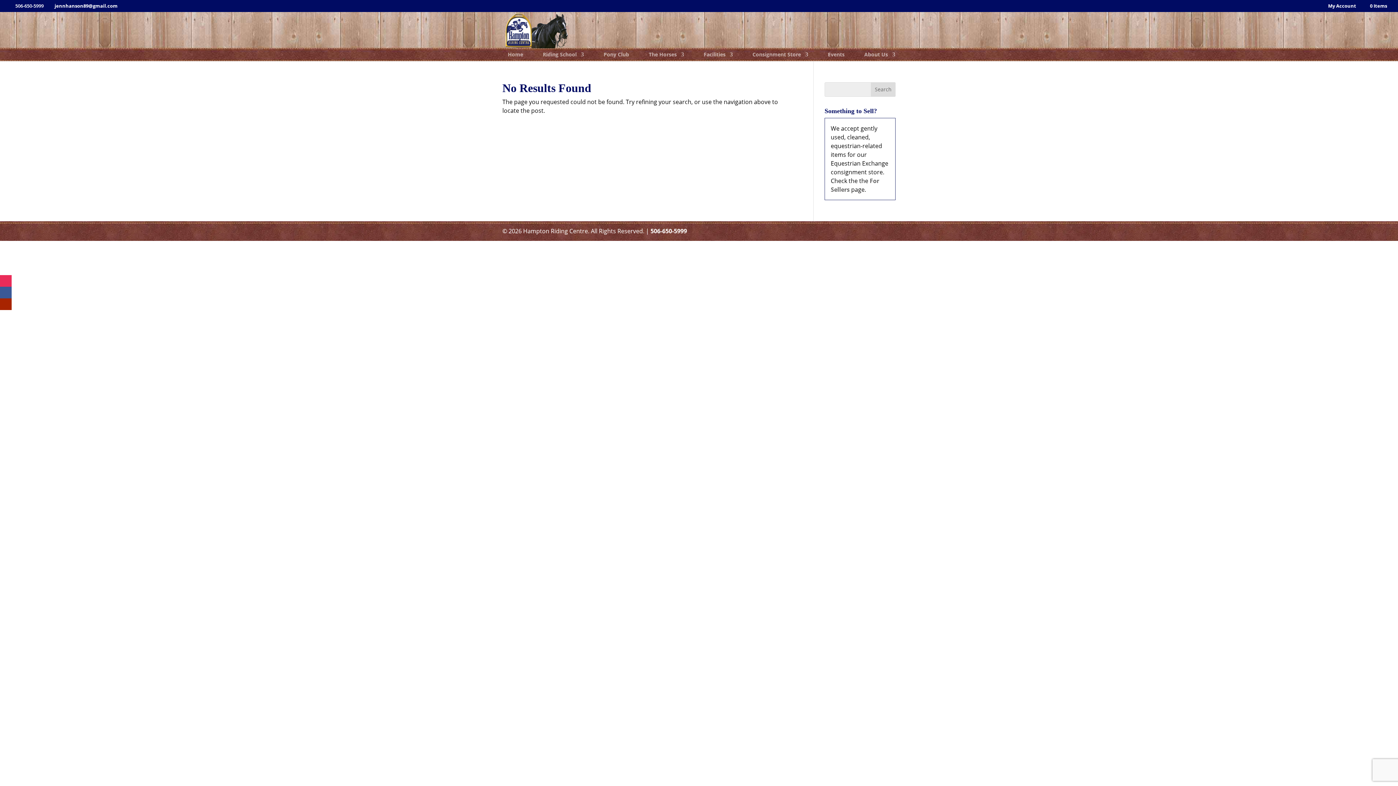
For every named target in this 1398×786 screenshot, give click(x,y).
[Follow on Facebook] (6, 292)
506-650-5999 (669, 231)
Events (836, 55)
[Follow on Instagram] (6, 281)
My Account (1342, 6)
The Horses (663, 55)
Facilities (715, 55)
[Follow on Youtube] (6, 304)
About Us (876, 55)
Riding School (560, 55)
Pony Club (616, 55)
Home (515, 55)
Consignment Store (777, 55)
